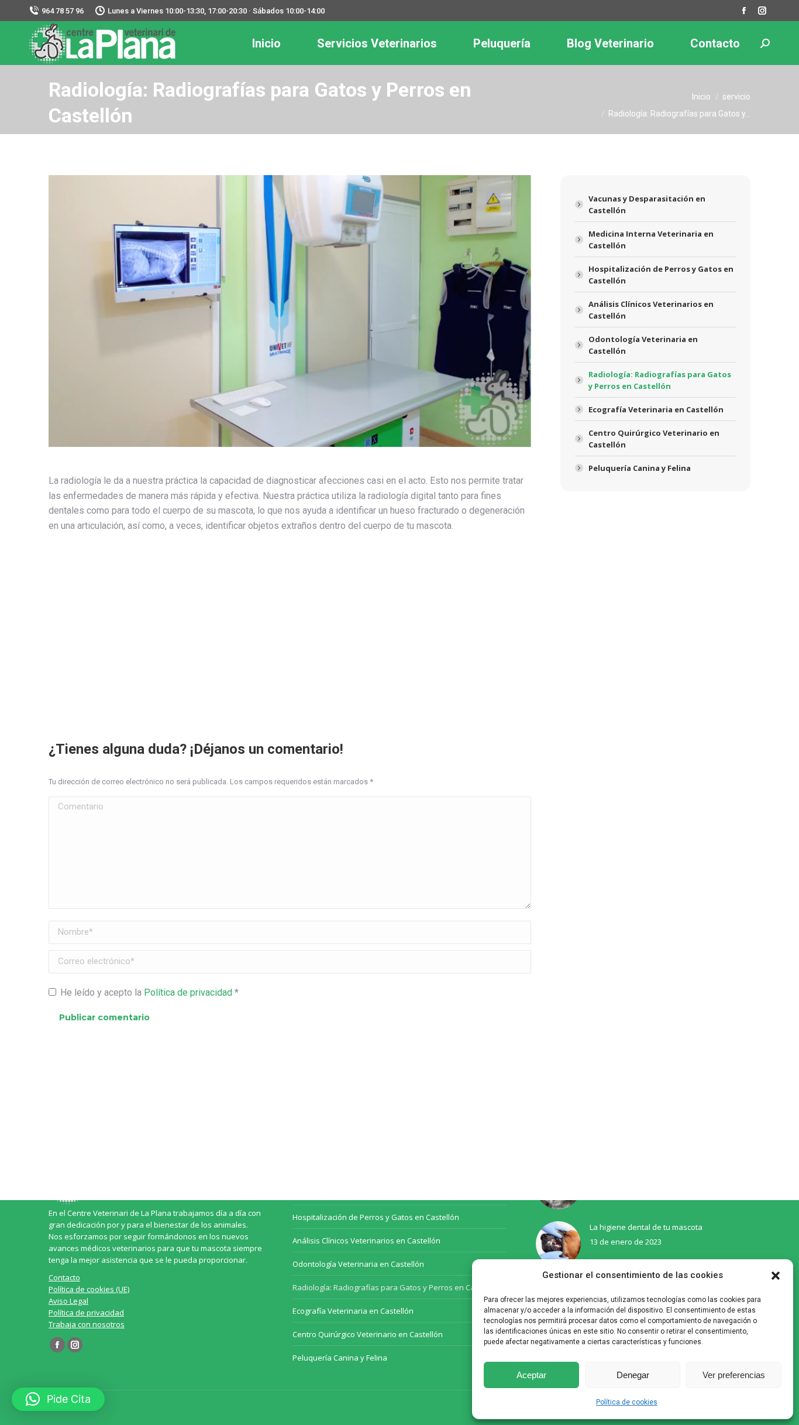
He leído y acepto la (149, 992)
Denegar (633, 1375)
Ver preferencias (733, 1375)
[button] (775, 1276)
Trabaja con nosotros (87, 1324)
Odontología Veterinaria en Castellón (643, 345)
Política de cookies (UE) (89, 1289)
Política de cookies (626, 1402)
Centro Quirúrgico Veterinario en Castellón (653, 439)
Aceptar (531, 1375)
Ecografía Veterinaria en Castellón (656, 409)
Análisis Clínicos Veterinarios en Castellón (651, 310)
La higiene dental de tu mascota (646, 1227)
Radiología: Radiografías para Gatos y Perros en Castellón (659, 380)
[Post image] (558, 1243)
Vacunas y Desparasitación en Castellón (646, 204)
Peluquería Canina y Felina (639, 468)
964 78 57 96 (63, 10)
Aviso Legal (68, 1301)
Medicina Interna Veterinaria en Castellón (651, 239)
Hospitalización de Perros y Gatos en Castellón (660, 275)
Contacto (64, 1277)
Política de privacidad (189, 992)
